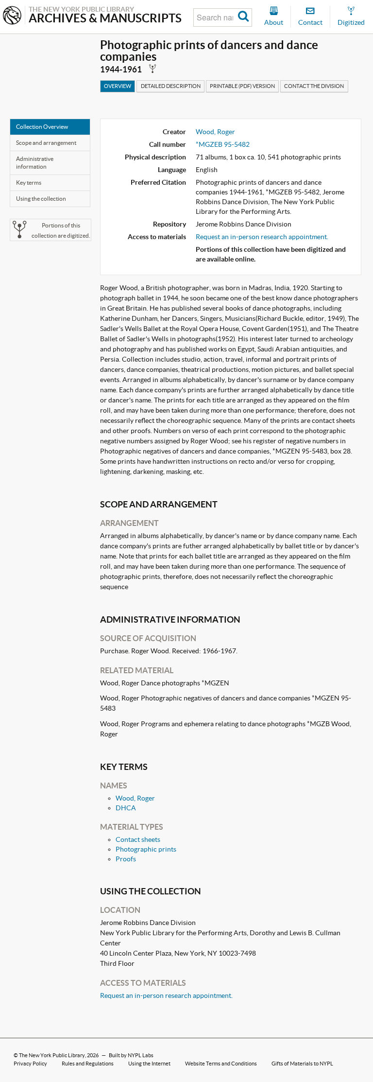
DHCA (126, 808)
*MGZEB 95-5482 (223, 144)
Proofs (126, 859)
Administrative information (34, 163)
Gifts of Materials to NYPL (302, 1063)
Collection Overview (42, 126)
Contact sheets (138, 839)
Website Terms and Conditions (221, 1063)
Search (243, 17)
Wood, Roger (215, 132)
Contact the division (314, 86)
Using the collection (41, 198)
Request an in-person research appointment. (262, 237)
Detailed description (171, 86)
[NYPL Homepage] (12, 16)
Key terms (28, 182)
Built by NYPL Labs (131, 1055)
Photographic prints (146, 849)
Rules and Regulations (88, 1063)
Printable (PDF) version (242, 86)
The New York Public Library (52, 1055)
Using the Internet (149, 1063)
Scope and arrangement (46, 143)
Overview (117, 86)
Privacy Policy (30, 1063)
